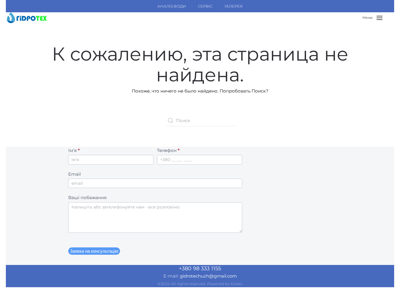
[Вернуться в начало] (26, 17)
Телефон (168, 150)
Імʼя (74, 150)
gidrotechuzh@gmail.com (208, 276)
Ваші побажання (87, 197)
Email (74, 174)
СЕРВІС (205, 6)
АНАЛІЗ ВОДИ (171, 6)
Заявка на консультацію (94, 251)
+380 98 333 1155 (200, 268)
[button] (372, 18)
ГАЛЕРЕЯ (234, 6)
